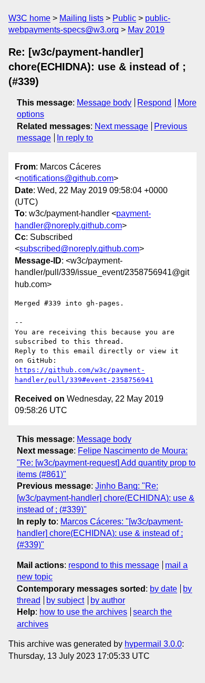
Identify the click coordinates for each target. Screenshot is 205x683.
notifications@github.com (66, 178)
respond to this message (113, 565)
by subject (65, 600)
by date (163, 588)
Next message (121, 126)
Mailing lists (81, 18)
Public (124, 18)
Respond (154, 102)
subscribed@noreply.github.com (79, 248)
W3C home (29, 18)
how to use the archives (83, 611)
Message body (104, 102)
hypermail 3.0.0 (153, 643)
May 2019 (146, 29)
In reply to (75, 137)
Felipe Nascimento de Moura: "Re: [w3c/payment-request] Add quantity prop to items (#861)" (106, 462)
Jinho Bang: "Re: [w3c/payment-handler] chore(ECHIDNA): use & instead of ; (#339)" (105, 497)
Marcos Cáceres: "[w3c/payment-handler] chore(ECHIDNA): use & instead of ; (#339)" (100, 533)
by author (107, 600)
